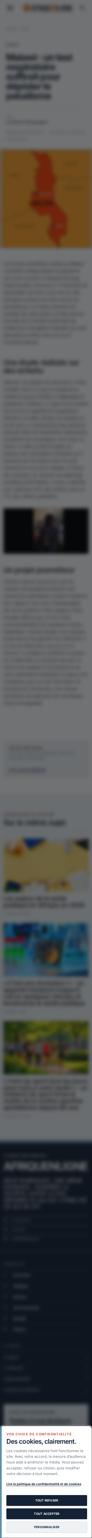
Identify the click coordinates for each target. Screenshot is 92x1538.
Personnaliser (46, 1527)
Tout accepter (46, 1514)
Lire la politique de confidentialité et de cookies (43, 1484)
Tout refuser (46, 1500)
